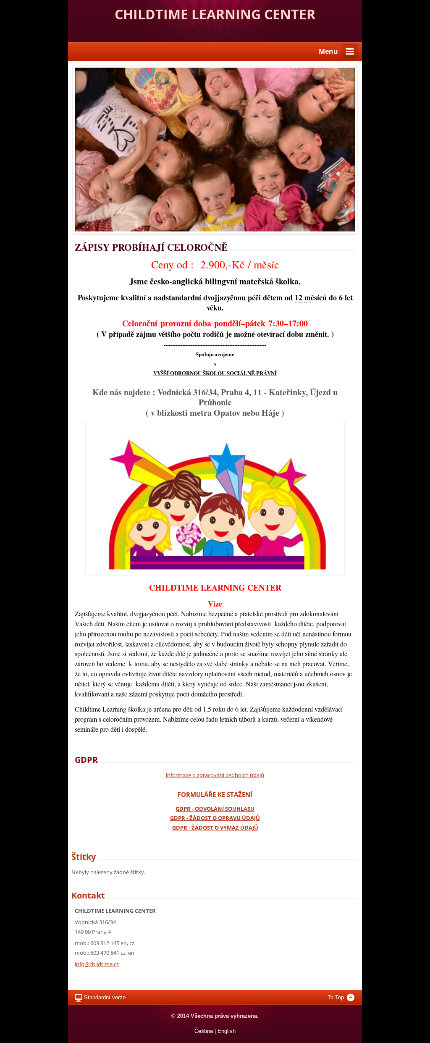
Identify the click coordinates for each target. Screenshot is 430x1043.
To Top (336, 997)
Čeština (203, 1031)
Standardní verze (105, 997)
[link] (303, 298)
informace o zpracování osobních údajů (215, 775)
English (227, 1031)
